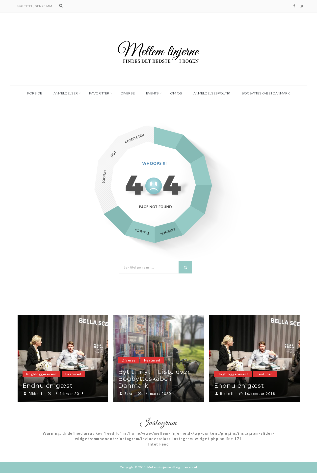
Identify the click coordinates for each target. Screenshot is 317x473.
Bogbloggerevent (41, 374)
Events (152, 93)
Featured (73, 374)
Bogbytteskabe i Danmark (265, 93)
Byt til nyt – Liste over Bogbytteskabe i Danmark (154, 378)
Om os (176, 93)
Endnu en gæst (48, 385)
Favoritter (99, 93)
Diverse (128, 93)
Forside (34, 93)
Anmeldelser (65, 93)
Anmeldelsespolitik (211, 93)
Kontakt (168, 231)
